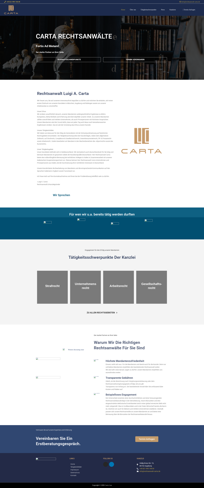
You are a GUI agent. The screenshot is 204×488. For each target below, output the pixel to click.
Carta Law (108, 485)
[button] (189, 9)
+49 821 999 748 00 (147, 469)
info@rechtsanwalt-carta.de (190, 2)
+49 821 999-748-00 (13, 2)
